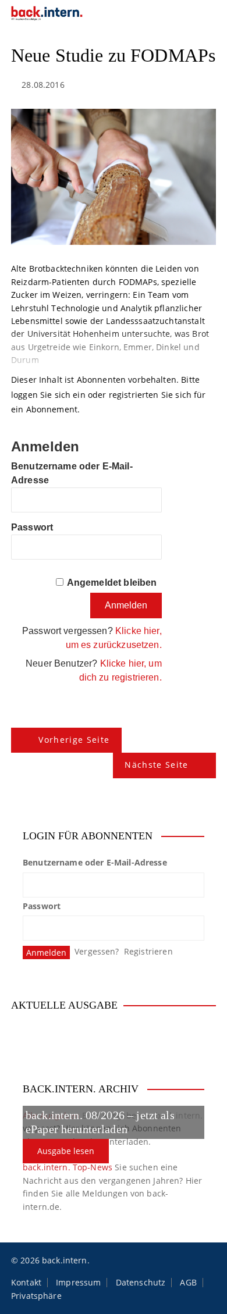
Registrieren (148, 951)
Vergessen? (97, 951)
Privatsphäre (36, 1296)
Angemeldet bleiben (112, 582)
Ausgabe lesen (65, 1150)
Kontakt (26, 1282)
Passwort (32, 527)
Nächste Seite (157, 764)
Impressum (78, 1282)
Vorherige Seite (73, 739)
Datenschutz (141, 1282)
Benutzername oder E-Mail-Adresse (95, 862)
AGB (188, 1282)
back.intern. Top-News (67, 1167)
